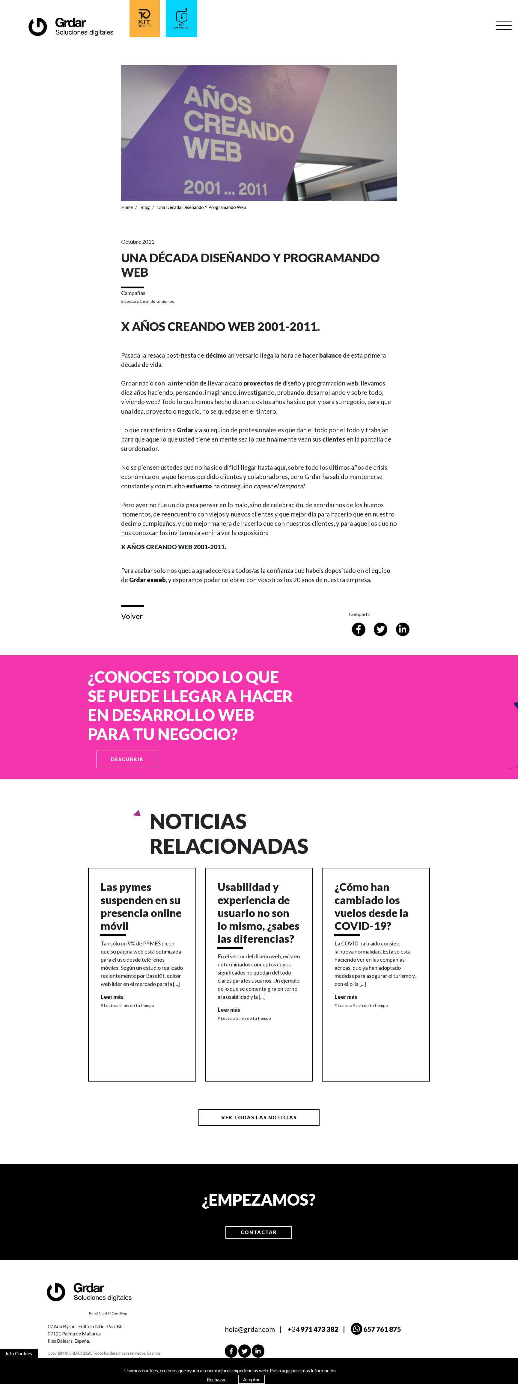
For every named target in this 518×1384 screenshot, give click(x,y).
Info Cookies (19, 1353)
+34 (313, 1329)
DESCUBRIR (127, 759)
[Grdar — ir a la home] (70, 26)
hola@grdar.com (250, 1329)
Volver (132, 616)
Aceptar (251, 1379)
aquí (286, 1370)
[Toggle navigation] (504, 25)
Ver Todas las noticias (259, 1117)
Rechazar (216, 1379)
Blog (145, 207)
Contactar (259, 1232)
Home (127, 207)
